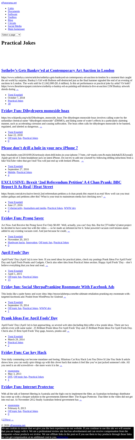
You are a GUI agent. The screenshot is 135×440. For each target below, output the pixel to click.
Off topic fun (14, 138)
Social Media (15, 26)
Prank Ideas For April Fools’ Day (29, 318)
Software (12, 14)
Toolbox (12, 17)
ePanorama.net (9, 2)
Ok (58, 437)
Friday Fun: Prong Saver (22, 218)
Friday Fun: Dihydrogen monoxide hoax (35, 111)
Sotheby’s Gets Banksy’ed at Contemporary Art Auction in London (57, 70)
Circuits (12, 23)
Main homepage (16, 29)
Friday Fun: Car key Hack (23, 352)
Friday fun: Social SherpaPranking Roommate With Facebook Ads (57, 287)
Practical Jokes (15, 100)
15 (9, 279)
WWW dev (70, 208)
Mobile (11, 172)
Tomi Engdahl (15, 94)
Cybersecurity (15, 208)
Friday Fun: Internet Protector (27, 387)
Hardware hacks (16, 242)
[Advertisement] (63, 56)
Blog (10, 20)
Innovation (31, 242)
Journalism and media (35, 208)
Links (11, 8)
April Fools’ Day (15, 252)
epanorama (13, 370)
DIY (10, 376)
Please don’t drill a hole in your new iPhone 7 (39, 148)
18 (9, 103)
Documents (14, 11)
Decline (64, 437)
